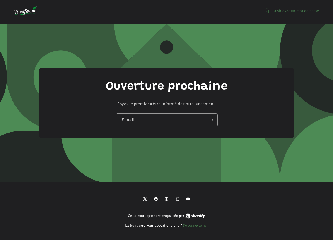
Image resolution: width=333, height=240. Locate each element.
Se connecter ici (195, 225)
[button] (291, 11)
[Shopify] (195, 216)
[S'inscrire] (211, 119)
